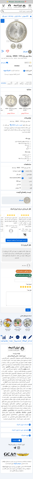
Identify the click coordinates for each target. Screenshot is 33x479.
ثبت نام (30, 341)
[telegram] (14, 448)
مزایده (11, 341)
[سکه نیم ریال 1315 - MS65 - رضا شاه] (16, 31)
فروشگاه (24, 341)
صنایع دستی (23, 384)
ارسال (28, 310)
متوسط (25, 287)
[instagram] (18, 448)
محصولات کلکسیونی (16, 373)
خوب (23, 287)
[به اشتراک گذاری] (3, 51)
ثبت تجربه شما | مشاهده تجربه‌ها (16, 240)
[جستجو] (3, 11)
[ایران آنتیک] (30, 16)
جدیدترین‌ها (17, 341)
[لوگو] (19, 6)
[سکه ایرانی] (27, 323)
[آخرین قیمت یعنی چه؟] (24, 71)
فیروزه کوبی (25, 404)
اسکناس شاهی (6, 415)
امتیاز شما (29, 284)
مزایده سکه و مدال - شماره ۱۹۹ (16, 2)
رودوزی (7, 404)
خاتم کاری (12, 404)
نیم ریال (21, 200)
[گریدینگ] (10, 454)
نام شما (29, 277)
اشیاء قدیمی (10, 380)
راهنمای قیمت (4, 341)
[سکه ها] (22, 454)
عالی (21, 287)
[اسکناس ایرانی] (17, 323)
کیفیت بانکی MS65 (17, 125)
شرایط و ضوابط (17, 464)
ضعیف (30, 287)
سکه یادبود (12, 412)
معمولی (28, 287)
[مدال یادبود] (7, 323)
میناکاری (18, 404)
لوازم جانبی (18, 417)
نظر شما (29, 290)
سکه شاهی (21, 415)
